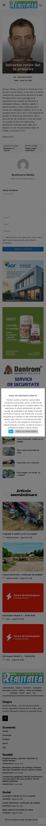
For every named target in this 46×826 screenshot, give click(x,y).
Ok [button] (11, 431)
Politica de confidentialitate (26, 431)
